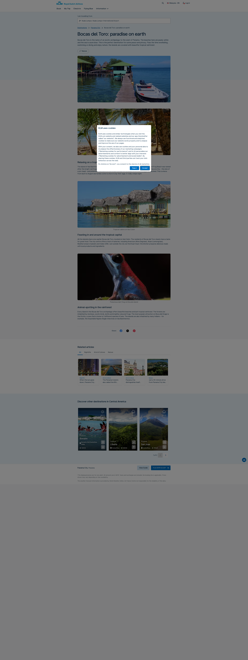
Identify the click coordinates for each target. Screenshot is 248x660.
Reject (134, 168)
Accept (145, 168)
